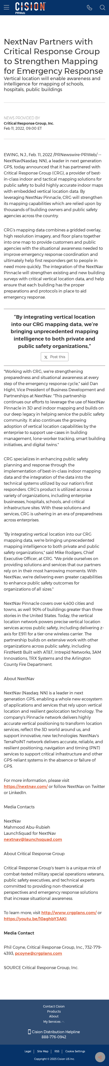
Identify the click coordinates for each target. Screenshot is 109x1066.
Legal (28, 1051)
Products (54, 1011)
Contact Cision (54, 1006)
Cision (61, 1059)
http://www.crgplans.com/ (69, 912)
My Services (52, 1022)
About (54, 1016)
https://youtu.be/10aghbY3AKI (35, 918)
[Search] (102, 7)
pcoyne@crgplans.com (38, 953)
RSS (57, 1051)
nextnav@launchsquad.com (33, 839)
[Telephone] (89, 7)
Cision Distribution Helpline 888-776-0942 (55, 1034)
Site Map (42, 1051)
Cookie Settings (75, 1051)
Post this (57, 357)
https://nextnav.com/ (26, 786)
